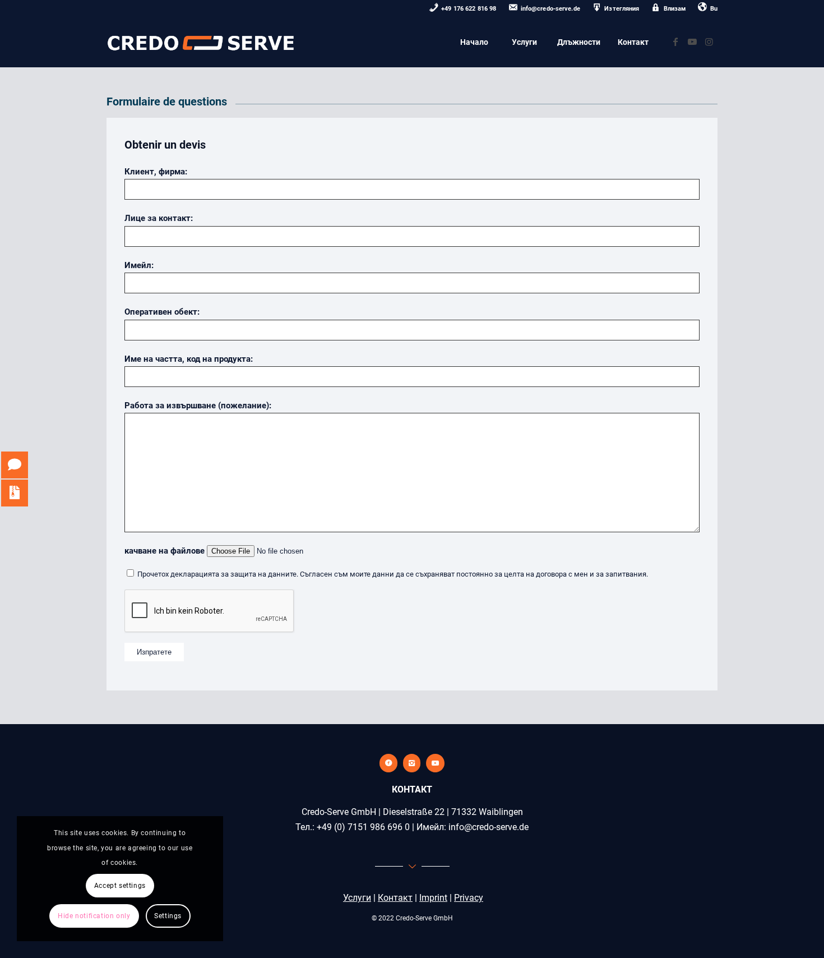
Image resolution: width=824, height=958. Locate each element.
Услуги (357, 897)
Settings (168, 916)
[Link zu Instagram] (709, 41)
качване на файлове (165, 551)
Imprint (433, 897)
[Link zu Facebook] (675, 41)
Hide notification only (94, 916)
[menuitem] (463, 9)
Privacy (468, 897)
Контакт (395, 897)
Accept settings (120, 886)
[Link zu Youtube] (692, 41)
